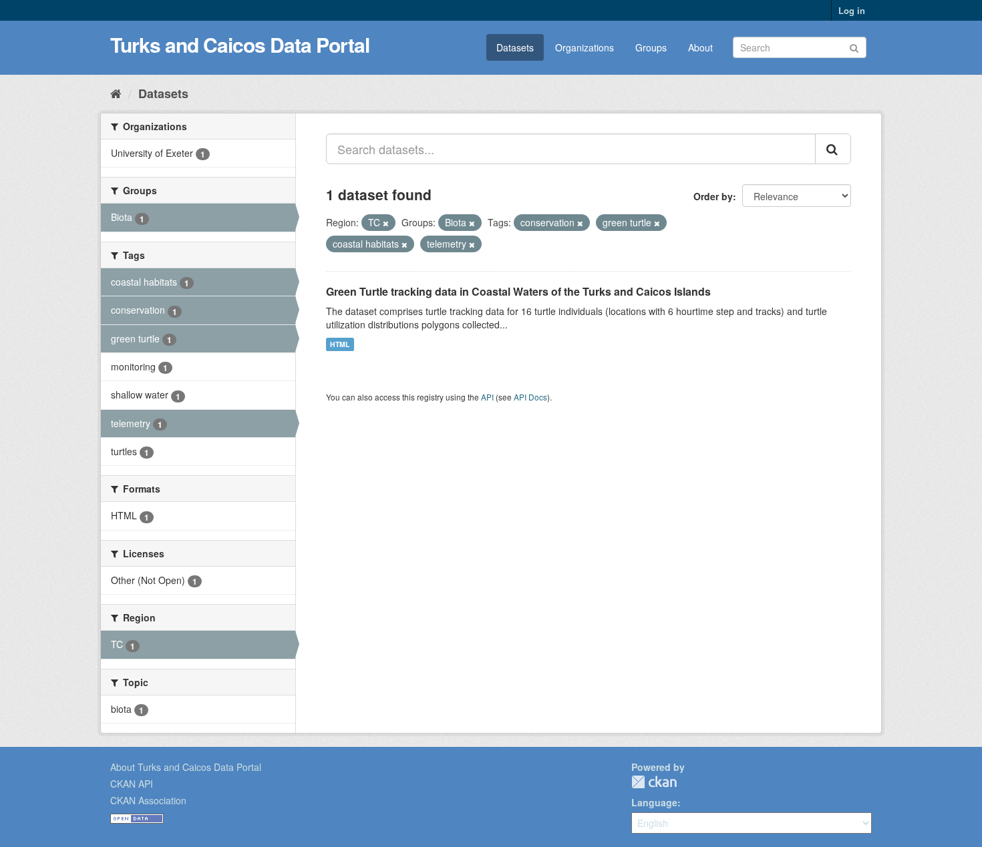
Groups (651, 47)
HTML (339, 344)
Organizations (584, 47)
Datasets (515, 47)
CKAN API (131, 783)
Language (654, 802)
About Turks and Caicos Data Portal (185, 767)
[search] (833, 148)
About (700, 47)
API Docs (530, 396)
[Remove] (386, 223)
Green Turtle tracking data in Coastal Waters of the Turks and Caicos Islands (518, 291)
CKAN (654, 782)
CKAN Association (148, 800)
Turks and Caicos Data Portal (239, 44)
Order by (713, 196)
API (487, 396)
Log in (851, 10)
